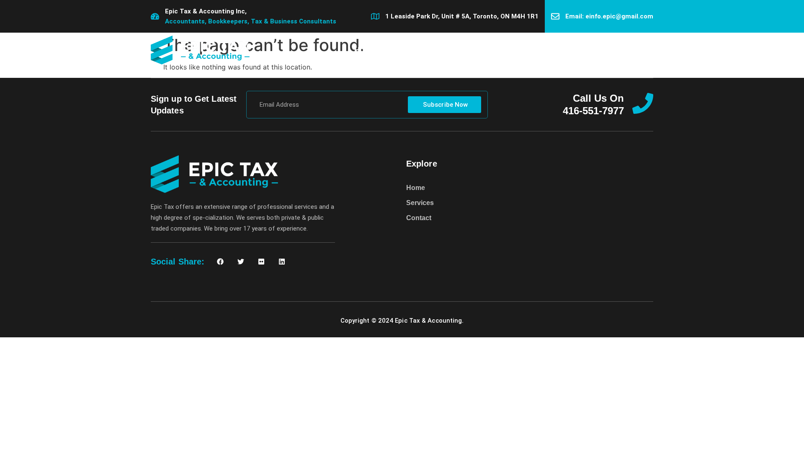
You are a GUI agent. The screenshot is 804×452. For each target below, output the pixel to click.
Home (364, 50)
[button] (646, 50)
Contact (454, 50)
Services (407, 50)
